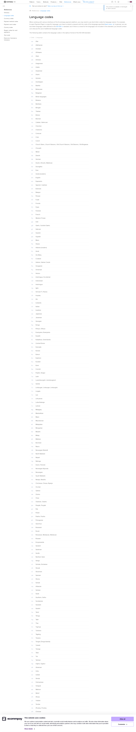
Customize (121, 724)
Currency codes (9, 18)
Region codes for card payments (10, 31)
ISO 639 (58, 26)
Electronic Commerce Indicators (10, 39)
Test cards (7, 35)
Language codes (9, 15)
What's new (76, 2)
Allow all (122, 719)
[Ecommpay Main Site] (8, 2)
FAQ (60, 2)
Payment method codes (11, 21)
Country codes (8, 27)
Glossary (6, 12)
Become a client (88, 2)
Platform (32, 2)
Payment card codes (10, 24)
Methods (45, 2)
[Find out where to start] (118, 2)
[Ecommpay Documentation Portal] (15, 2)
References (67, 2)
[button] (3, 13)
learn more (108, 24)
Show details (28, 729)
